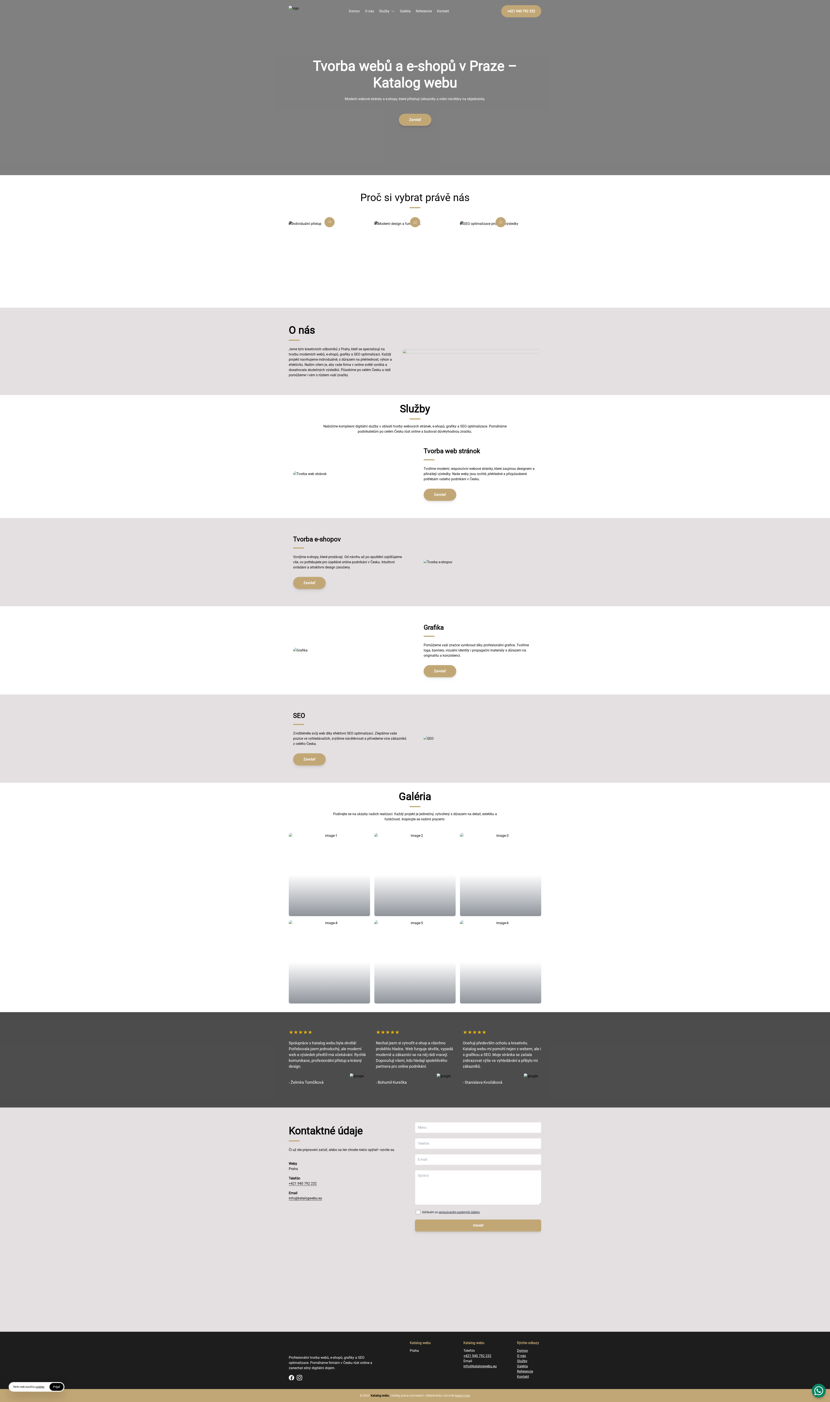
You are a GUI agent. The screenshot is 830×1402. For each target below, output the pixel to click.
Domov (354, 11)
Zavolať (415, 120)
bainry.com (462, 1395)
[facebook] (291, 1377)
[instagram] (299, 1377)
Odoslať (478, 1225)
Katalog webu (380, 1395)
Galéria (405, 11)
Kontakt (443, 11)
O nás (369, 11)
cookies (39, 1386)
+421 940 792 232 (303, 1183)
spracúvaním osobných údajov (459, 1212)
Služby (384, 11)
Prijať (56, 1387)
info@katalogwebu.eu (305, 1198)
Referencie (424, 11)
